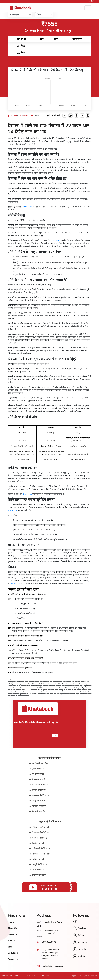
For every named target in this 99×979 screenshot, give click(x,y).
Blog (10, 946)
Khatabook (55, 240)
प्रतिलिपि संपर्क (55, 115)
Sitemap (45, 976)
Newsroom (13, 934)
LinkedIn (81, 949)
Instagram (82, 942)
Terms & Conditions (10, 976)
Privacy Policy (30, 976)
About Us (12, 928)
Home (11, 922)
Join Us (11, 940)
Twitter (80, 935)
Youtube (81, 956)
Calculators (13, 953)
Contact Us (13, 959)
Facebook (82, 928)
